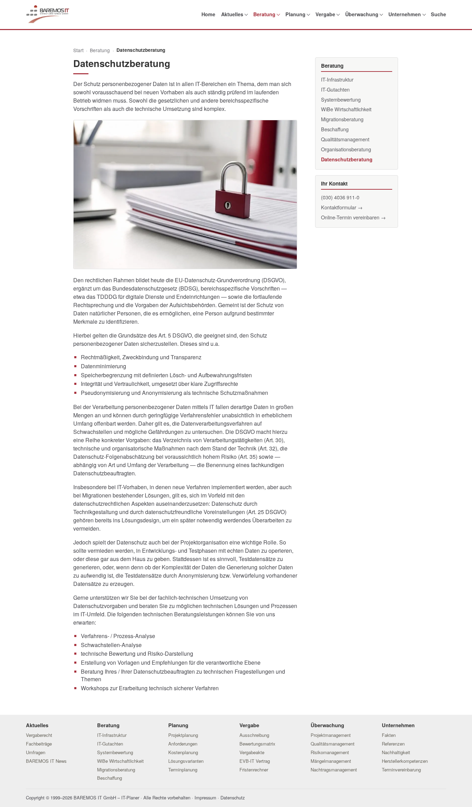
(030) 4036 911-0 (340, 197)
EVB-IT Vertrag (254, 761)
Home (208, 14)
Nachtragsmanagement (334, 769)
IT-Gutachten (335, 89)
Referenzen (393, 743)
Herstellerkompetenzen (405, 761)
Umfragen (35, 752)
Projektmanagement (331, 735)
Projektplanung (183, 735)
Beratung (264, 14)
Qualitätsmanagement (345, 139)
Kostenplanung (183, 752)
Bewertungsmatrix (257, 743)
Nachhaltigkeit (396, 752)
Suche (438, 14)
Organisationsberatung (346, 149)
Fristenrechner (253, 769)
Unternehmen (404, 14)
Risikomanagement (330, 752)
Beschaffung (335, 129)
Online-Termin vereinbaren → (353, 217)
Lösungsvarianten (186, 761)
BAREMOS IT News (46, 761)
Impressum (205, 797)
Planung (295, 14)
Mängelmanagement (331, 761)
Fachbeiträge (39, 743)
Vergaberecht (39, 735)
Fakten (389, 735)
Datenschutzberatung (346, 159)
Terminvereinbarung (401, 769)
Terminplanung (182, 769)
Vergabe (325, 14)
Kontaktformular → (341, 207)
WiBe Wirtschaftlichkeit (346, 109)
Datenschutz (232, 797)
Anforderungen (182, 743)
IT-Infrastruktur (337, 79)
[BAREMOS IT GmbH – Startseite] (47, 14)
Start (78, 50)
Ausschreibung (254, 735)
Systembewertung (341, 99)
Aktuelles (232, 14)
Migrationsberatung (342, 119)
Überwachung (361, 14)
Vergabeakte (251, 752)
